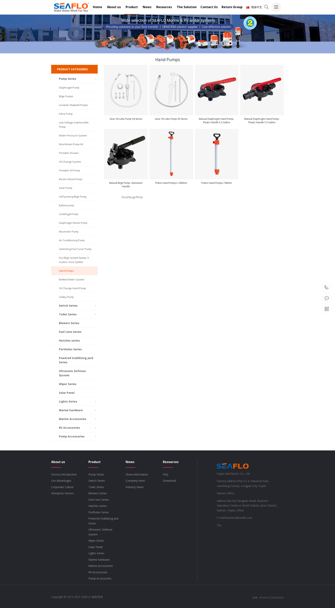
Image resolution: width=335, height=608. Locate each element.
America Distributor (271, 597)
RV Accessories (77, 427)
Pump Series (77, 79)
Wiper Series (67, 384)
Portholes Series (70, 349)
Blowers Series (69, 323)
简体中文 (256, 7)
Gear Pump (65, 188)
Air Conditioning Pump (72, 240)
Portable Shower (69, 153)
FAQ (165, 474)
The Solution (187, 7)
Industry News (135, 487)
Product (132, 7)
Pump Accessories (77, 436)
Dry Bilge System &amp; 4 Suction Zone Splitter (74, 260)
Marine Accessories (77, 419)
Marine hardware (77, 410)
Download (169, 480)
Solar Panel (66, 393)
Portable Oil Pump (69, 170)
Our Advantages (61, 480)
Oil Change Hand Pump (72, 288)
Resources (164, 7)
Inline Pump (66, 113)
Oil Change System (70, 161)
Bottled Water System (71, 279)
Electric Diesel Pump (70, 179)
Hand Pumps (66, 270)
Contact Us (209, 7)
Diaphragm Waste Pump (73, 223)
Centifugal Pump (68, 214)
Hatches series (69, 340)
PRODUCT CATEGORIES (72, 69)
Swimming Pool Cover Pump (75, 249)
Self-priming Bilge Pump (73, 196)
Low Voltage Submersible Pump (74, 124)
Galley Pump (66, 297)
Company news (135, 480)
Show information (137, 474)
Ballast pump (66, 205)
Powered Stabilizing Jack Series (76, 360)
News (147, 7)
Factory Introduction (64, 474)
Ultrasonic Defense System (72, 373)
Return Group (232, 7)
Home (97, 7)
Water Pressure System (73, 135)
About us (114, 7)
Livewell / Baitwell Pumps (73, 105)
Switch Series (77, 305)
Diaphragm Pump (69, 87)
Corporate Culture (62, 487)
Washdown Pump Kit (71, 144)
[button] (167, 49)
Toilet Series (77, 314)
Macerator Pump (69, 231)
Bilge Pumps (66, 96)
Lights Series (77, 401)
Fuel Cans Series (70, 332)
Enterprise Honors (62, 493)
